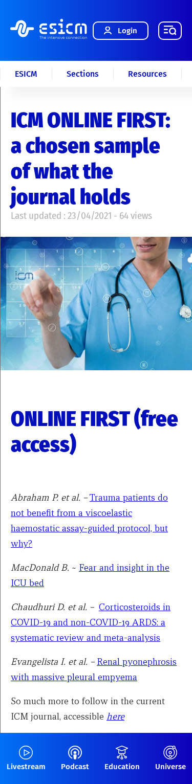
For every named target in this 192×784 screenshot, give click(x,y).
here (115, 716)
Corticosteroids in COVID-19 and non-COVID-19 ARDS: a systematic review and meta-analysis (90, 622)
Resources (147, 74)
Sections (83, 74)
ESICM (26, 74)
